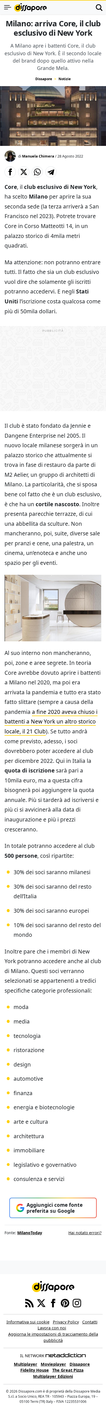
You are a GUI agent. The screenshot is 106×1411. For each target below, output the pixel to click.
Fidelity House (34, 1370)
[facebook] (53, 1302)
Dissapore (43, 78)
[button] (10, 172)
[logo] (30, 7)
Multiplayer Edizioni (53, 1376)
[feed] (29, 1302)
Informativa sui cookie (28, 1322)
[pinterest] (65, 1302)
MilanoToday (29, 1232)
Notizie (65, 78)
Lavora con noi (52, 1328)
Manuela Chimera (38, 156)
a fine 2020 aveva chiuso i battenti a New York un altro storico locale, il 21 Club (51, 721)
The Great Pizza (68, 1370)
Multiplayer (25, 1364)
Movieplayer (53, 1364)
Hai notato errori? (84, 1232)
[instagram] (77, 1302)
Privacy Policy (66, 1322)
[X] (41, 1302)
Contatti (90, 1322)
